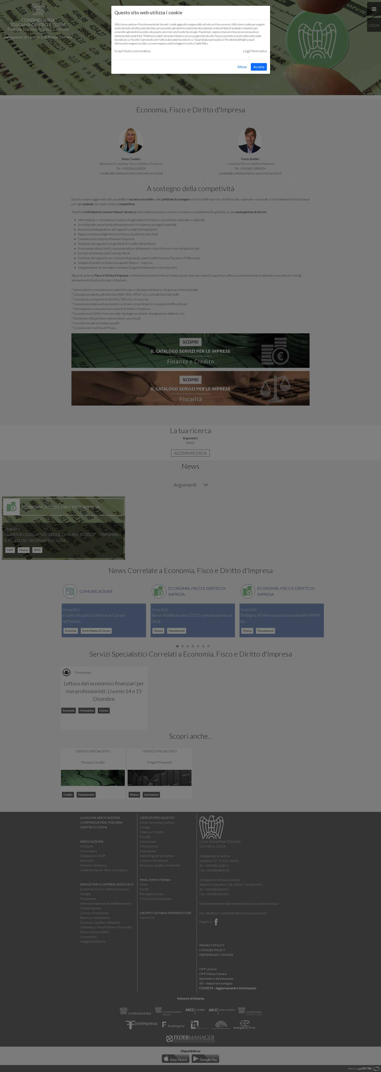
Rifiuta (242, 67)
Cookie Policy (201, 43)
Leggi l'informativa (255, 51)
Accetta (258, 67)
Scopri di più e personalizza (132, 51)
